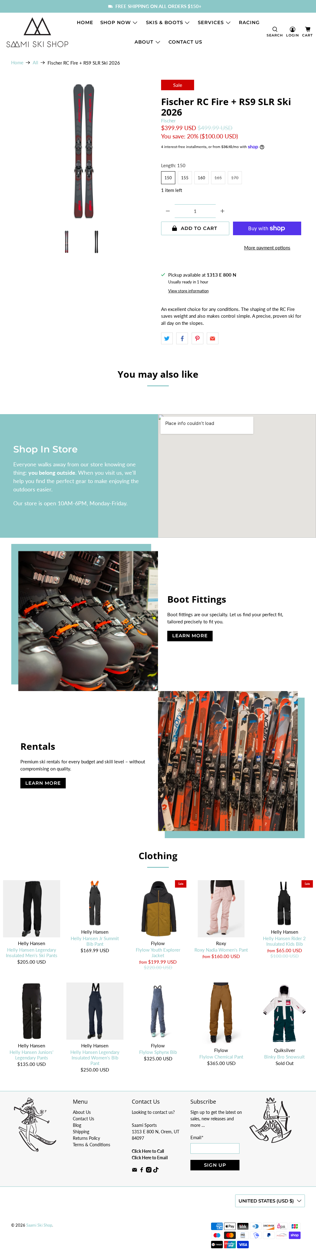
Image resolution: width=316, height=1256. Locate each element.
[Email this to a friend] (212, 338)
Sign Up (215, 1165)
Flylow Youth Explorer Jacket (158, 952)
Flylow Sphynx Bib (158, 1052)
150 (168, 177)
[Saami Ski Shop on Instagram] (149, 1170)
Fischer (168, 120)
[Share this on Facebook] (182, 338)
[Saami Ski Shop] (37, 32)
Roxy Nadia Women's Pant (221, 950)
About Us (82, 1112)
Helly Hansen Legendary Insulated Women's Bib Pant (94, 1057)
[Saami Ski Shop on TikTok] (156, 1170)
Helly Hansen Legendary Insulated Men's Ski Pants (31, 952)
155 (185, 177)
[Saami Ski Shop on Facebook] (141, 1170)
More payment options (267, 247)
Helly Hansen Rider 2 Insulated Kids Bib (284, 941)
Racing (249, 22)
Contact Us (185, 42)
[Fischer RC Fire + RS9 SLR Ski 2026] (83, 152)
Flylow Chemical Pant (221, 1056)
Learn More (190, 636)
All (35, 62)
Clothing (158, 855)
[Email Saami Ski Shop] (134, 1170)
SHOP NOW (115, 22)
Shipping (81, 1131)
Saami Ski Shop (39, 1225)
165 (218, 177)
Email (196, 1137)
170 (235, 177)
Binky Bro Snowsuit (284, 1056)
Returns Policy (86, 1138)
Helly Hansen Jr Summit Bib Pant (95, 941)
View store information (188, 290)
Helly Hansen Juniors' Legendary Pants (31, 1054)
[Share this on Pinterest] (197, 338)
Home (85, 22)
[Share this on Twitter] (167, 338)
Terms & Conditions (91, 1144)
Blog (77, 1125)
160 (201, 177)
